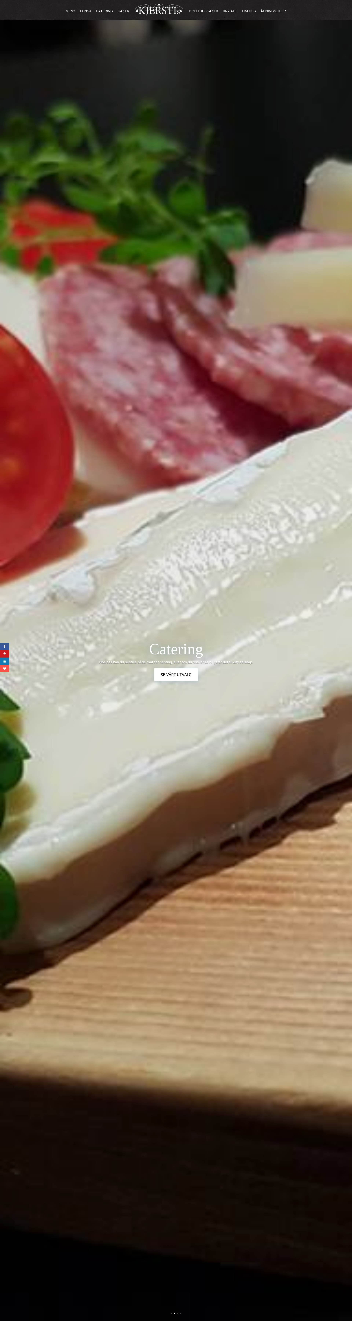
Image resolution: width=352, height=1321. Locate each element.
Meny (70, 10)
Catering (104, 10)
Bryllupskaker (203, 10)
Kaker (123, 10)
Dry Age (230, 10)
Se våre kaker (176, 677)
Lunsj (85, 10)
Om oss (249, 10)
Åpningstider (273, 10)
